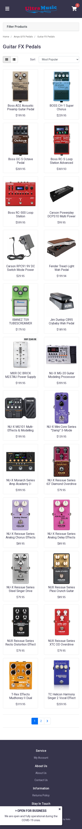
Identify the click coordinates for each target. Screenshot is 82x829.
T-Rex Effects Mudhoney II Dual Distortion (20, 698)
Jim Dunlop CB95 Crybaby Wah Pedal (61, 321)
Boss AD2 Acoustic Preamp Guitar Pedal (20, 107)
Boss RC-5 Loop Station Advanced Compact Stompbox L (61, 162)
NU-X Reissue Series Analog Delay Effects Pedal (61, 537)
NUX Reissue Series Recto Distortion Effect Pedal (20, 644)
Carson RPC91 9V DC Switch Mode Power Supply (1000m (20, 269)
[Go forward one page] (47, 721)
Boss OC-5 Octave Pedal (20, 161)
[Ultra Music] (41, 8)
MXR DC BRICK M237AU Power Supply (20, 375)
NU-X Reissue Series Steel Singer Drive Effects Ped (20, 590)
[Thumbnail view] (6, 59)
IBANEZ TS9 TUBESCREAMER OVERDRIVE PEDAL (20, 323)
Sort (32, 59)
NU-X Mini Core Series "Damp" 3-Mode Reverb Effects (61, 430)
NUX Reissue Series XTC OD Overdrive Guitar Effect (61, 644)
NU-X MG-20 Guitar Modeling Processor (61, 375)
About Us (41, 773)
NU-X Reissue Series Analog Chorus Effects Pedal (20, 537)
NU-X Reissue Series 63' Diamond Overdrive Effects (61, 483)
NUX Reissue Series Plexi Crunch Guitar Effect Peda (61, 590)
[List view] (14, 59)
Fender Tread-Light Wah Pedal (61, 268)
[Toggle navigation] (7, 9)
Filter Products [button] (17, 26)
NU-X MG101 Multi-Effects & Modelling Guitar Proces (20, 430)
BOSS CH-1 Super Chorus (62, 107)
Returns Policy (41, 795)
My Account (41, 757)
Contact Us (41, 780)
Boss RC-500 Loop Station (20, 214)
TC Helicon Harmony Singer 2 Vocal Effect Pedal (62, 698)
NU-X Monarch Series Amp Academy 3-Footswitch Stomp (20, 483)
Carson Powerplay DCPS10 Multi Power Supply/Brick (61, 216)
